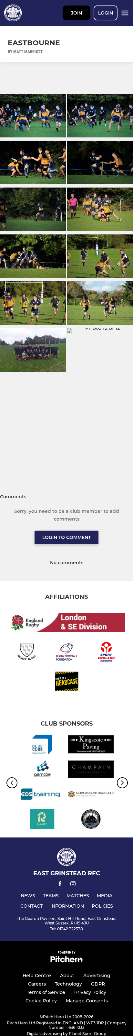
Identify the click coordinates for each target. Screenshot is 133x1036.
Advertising (96, 975)
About (67, 975)
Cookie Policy (41, 1001)
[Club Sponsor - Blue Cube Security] (42, 745)
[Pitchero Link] (66, 961)
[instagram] (73, 884)
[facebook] (60, 884)
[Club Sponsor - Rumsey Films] (42, 820)
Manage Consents (87, 1001)
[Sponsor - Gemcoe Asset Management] (42, 770)
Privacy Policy (90, 992)
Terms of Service (46, 992)
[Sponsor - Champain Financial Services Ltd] (91, 770)
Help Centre (37, 975)
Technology (68, 984)
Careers (37, 984)
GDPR (98, 984)
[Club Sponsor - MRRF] (91, 820)
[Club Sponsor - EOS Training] (42, 795)
